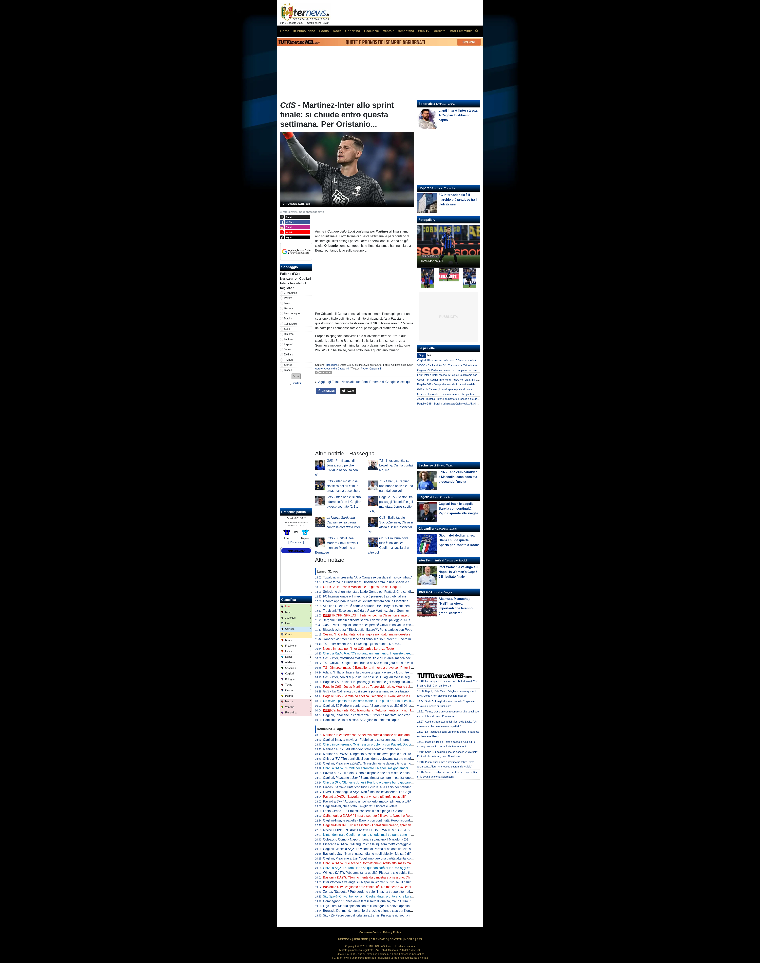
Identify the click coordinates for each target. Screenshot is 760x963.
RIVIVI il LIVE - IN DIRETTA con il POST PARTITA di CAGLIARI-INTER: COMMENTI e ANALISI (390, 830)
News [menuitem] (337, 31)
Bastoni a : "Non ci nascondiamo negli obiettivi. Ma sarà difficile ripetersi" (376, 853)
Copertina (425, 188)
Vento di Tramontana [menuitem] (398, 31)
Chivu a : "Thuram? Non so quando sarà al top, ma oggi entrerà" (370, 868)
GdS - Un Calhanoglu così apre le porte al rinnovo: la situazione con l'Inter (459, 389)
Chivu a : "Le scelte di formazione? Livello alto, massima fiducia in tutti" (377, 863)
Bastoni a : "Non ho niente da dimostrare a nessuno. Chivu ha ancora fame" (380, 877)
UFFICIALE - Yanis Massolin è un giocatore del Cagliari (362, 587)
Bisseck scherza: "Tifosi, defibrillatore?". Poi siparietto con (367, 629)
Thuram (288, 359)
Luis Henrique (292, 313)
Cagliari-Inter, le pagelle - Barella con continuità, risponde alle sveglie (375, 820)
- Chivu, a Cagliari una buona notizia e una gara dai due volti (396, 486)
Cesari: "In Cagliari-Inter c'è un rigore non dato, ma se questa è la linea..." (374, 634)
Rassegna (331, 364)
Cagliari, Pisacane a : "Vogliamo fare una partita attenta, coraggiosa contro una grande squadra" (393, 858)
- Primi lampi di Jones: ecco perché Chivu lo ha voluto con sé (369, 625)
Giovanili (424, 528)
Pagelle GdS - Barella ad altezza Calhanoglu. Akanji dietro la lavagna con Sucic (462, 403)
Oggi (421, 355)
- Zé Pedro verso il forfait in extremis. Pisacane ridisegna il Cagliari (372, 915)
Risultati (296, 383)
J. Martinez (290, 292)
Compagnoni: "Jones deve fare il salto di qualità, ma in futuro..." (367, 901)
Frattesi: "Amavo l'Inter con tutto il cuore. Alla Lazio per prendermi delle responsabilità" (383, 787)
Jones (287, 349)
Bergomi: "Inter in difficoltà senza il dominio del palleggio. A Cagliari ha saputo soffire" (383, 620)
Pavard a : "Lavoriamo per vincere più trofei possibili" (364, 796)
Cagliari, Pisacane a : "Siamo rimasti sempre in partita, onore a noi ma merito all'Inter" (385, 777)
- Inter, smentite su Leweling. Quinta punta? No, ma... (396, 465)
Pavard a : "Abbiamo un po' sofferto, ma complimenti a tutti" (367, 801)
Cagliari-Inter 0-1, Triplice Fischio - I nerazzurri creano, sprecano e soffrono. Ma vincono (384, 825)
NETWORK (344, 939)
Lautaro (288, 339)
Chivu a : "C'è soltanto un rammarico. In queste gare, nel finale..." (375, 653)
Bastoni (288, 308)
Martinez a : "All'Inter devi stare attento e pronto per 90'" (364, 749)
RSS (419, 939)
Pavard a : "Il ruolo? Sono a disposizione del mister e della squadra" (373, 773)
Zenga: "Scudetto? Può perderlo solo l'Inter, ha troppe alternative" (368, 891)
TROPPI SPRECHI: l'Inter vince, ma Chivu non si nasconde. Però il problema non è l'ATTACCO (395, 615)
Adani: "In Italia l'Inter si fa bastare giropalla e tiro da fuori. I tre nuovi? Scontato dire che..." (385, 672)
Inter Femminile (429, 560)
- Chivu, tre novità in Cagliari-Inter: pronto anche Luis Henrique (374, 896)
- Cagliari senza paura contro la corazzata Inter (343, 522)
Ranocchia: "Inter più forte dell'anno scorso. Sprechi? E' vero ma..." (369, 639)
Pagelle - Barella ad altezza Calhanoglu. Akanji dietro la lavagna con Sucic (379, 696)
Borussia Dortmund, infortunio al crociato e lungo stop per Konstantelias (373, 910)
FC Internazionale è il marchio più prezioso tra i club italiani (364, 596)
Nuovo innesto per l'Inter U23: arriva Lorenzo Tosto (358, 648)
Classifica (288, 599)
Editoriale (425, 103)
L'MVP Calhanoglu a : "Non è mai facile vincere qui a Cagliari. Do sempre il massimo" (385, 792)
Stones (288, 364)
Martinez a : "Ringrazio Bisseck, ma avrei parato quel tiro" (367, 754)
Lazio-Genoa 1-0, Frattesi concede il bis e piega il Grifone (363, 811)
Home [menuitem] (284, 31)
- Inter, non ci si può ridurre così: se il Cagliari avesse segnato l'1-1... (344, 501)
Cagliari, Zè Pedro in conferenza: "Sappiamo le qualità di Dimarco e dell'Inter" (377, 705)
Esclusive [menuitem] (371, 31)
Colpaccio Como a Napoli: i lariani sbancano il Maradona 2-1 (365, 839)
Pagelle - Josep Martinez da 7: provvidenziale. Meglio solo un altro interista (379, 686)
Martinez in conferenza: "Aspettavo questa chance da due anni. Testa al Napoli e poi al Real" (388, 735)
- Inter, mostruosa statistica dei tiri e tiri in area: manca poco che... (343, 486)
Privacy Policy (392, 932)
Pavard (288, 297)
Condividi (328, 390)
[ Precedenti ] (296, 542)
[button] (296, 376)
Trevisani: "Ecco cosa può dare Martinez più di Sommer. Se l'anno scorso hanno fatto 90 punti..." (394, 610)
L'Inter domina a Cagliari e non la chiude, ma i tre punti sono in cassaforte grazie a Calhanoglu (389, 834)
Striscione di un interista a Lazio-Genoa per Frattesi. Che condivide (370, 591)
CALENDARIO (379, 939)
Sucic (287, 328)
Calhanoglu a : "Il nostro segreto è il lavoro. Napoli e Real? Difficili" (374, 815)
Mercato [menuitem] (439, 31)
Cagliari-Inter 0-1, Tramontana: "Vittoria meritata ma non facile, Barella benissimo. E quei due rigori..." (398, 710)
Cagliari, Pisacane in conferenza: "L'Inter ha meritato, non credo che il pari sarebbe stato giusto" (390, 715)
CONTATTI (396, 939)
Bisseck (288, 369)
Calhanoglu (290, 323)
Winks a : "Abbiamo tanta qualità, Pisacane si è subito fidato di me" (374, 872)
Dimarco (289, 333)
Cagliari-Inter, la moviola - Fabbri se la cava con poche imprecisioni (370, 739)
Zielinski (289, 354)
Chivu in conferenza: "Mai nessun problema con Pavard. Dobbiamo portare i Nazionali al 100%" (390, 744)
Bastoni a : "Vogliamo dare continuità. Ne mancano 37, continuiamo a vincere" (380, 887)
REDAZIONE (361, 939)
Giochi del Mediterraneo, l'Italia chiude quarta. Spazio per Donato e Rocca (459, 540)
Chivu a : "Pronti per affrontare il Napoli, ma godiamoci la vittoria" (373, 768)
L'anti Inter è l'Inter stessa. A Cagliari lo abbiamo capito (361, 720)
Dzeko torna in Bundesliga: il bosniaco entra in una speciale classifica (372, 582)
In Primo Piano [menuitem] (304, 31)
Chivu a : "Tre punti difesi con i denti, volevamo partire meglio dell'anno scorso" (380, 758)
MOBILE (409, 939)
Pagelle (423, 497)
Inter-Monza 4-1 (432, 261)
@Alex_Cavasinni (370, 368)
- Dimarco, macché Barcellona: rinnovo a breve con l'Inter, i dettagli (372, 667)
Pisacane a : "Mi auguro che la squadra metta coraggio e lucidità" (373, 844)
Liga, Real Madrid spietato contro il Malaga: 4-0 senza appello (366, 906)
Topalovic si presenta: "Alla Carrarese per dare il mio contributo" (367, 577)
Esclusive (425, 465)
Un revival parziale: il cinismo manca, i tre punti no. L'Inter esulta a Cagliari (375, 701)
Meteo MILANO (296, 551)
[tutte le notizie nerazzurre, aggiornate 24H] (305, 12)
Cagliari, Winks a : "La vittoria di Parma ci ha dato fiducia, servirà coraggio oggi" (381, 849)
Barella (288, 318)
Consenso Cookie (370, 932)
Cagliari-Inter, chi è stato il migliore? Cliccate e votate (360, 806)
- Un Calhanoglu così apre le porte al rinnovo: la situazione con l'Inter (375, 691)
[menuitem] (476, 31)
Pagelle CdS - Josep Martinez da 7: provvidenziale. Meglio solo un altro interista (463, 384)
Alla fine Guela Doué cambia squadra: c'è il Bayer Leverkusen (366, 606)
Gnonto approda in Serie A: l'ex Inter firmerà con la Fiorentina (365, 601)
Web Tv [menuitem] (423, 31)
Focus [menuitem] (324, 31)
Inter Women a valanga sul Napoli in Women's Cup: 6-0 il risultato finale (373, 882)
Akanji (287, 303)
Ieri (429, 355)
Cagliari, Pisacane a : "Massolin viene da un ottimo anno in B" (371, 763)
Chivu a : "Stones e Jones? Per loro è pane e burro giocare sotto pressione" (378, 782)
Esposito (289, 344)
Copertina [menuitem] (352, 31)
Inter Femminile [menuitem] (460, 31)
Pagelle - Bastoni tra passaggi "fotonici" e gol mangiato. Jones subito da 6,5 (378, 682)
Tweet (350, 390)
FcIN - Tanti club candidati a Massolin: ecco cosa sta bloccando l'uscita (458, 476)
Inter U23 (425, 592)
